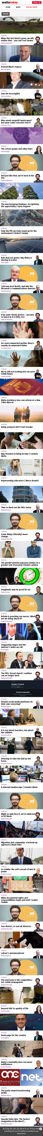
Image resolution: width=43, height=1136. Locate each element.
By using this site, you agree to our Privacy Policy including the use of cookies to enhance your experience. (21, 1131)
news (18, 7)
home (8, 7)
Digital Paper (31, 7)
